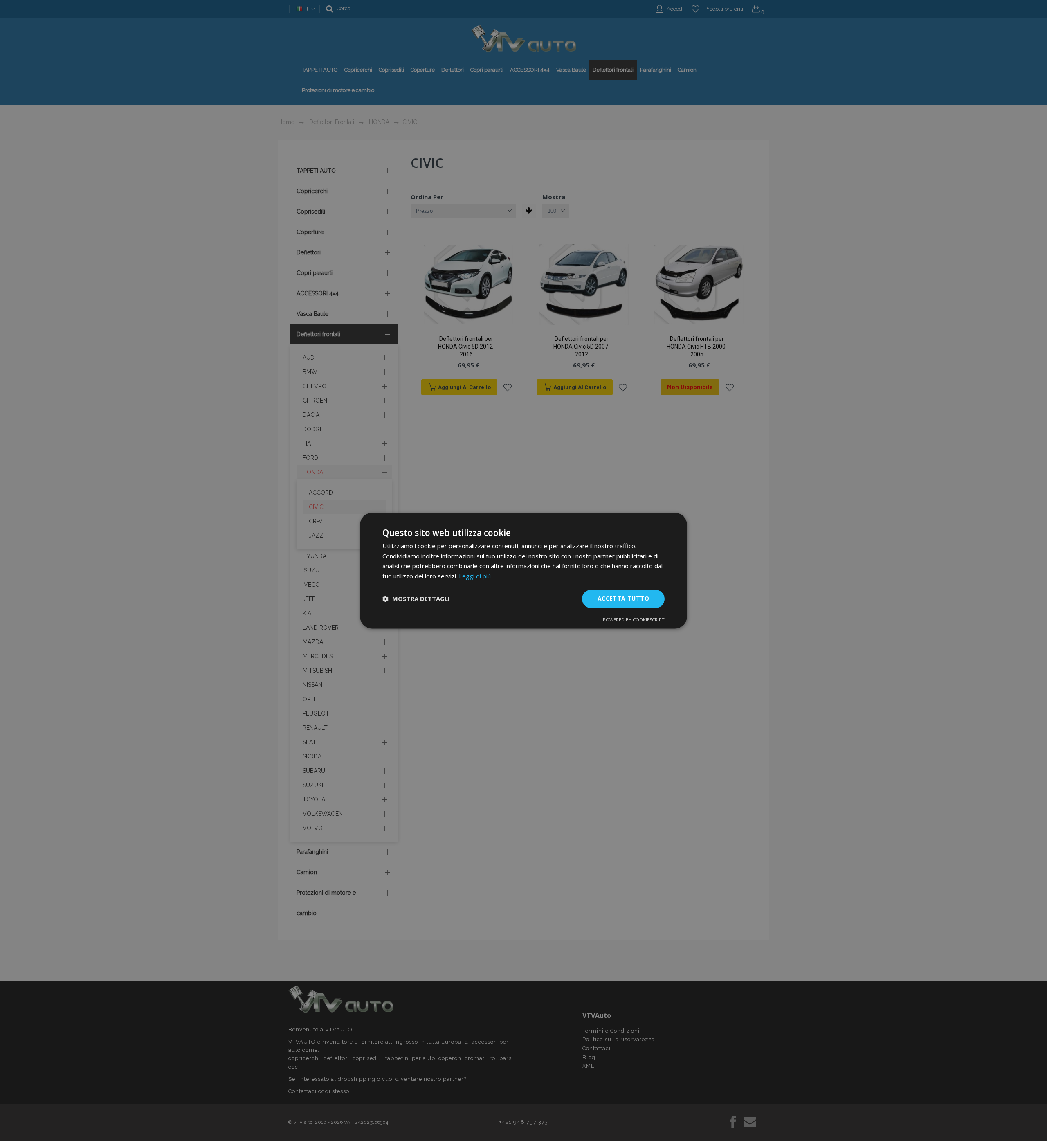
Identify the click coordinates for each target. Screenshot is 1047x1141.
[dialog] (523, 570)
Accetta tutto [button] (623, 598)
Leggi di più (475, 576)
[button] (416, 599)
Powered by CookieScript (634, 620)
